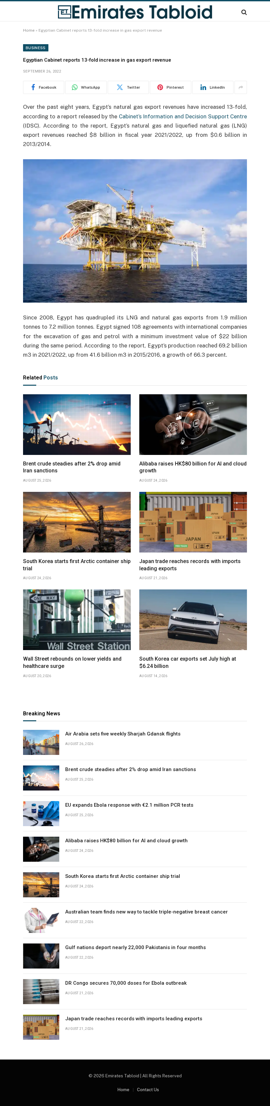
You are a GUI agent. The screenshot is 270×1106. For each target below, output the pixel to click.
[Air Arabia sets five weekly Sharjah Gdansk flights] (41, 742)
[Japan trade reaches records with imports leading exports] (193, 522)
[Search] (243, 12)
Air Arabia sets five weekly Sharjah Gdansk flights (122, 734)
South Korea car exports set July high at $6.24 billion (187, 662)
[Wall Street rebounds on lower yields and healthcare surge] (77, 619)
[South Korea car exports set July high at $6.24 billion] (193, 619)
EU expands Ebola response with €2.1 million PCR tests (129, 805)
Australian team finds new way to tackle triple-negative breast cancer (146, 912)
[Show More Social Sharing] (240, 87)
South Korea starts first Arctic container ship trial (77, 565)
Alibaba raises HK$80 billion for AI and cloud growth (193, 467)
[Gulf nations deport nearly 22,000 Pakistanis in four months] (41, 956)
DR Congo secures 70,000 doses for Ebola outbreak (126, 983)
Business (36, 48)
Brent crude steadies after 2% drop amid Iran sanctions (72, 467)
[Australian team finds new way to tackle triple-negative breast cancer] (41, 920)
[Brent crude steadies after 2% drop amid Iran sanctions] (77, 424)
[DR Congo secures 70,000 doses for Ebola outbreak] (41, 991)
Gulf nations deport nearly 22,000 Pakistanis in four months (135, 947)
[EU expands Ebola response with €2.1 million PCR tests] (41, 813)
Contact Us (148, 1089)
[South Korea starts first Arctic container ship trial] (77, 522)
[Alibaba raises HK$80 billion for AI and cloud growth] (193, 424)
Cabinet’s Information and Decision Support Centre (183, 116)
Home (29, 30)
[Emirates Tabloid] (135, 12)
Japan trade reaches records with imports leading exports (190, 565)
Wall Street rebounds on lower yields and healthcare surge (72, 662)
